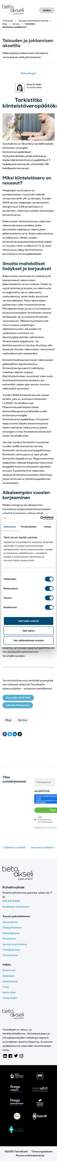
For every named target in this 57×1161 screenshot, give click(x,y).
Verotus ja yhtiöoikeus (14, 944)
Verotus (22, 720)
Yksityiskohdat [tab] (28, 526)
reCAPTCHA (42, 791)
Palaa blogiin (28, 73)
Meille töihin (9, 992)
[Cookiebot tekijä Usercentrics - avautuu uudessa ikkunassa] (41, 518)
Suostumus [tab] (10, 526)
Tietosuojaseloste (42, 1151)
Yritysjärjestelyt (11, 949)
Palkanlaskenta (10, 933)
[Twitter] (9, 734)
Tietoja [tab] (47, 526)
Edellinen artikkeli (13, 847)
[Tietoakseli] (13, 10)
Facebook (10, 1056)
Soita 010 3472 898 (18, 697)
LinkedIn (5, 1056)
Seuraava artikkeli (43, 847)
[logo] (17, 1076)
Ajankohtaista (10, 981)
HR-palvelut (9, 938)
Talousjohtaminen (12, 927)
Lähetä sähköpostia (17, 705)
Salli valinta (28, 630)
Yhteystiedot (9, 997)
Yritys (5, 987)
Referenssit (9, 970)
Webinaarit (8, 975)
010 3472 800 (11, 901)
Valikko (47, 10)
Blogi (8, 720)
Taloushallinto (10, 922)
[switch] (49, 588)
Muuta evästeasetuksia (30, 1155)
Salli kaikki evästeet (28, 621)
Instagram (21, 1056)
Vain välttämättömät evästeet (28, 640)
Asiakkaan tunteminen (15, 906)
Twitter (16, 1056)
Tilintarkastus (10, 955)
